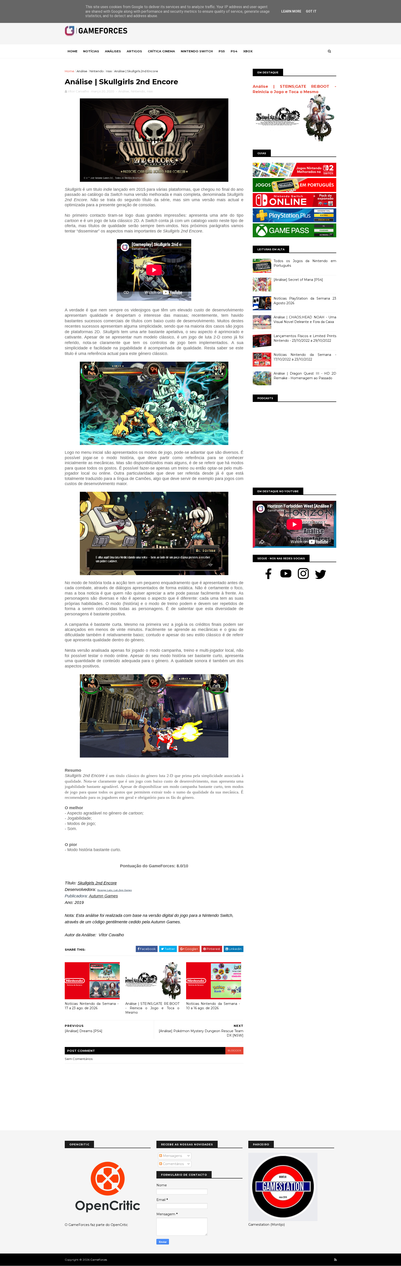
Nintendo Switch (197, 51)
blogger (234, 1050)
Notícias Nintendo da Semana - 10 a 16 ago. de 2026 (213, 1006)
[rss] (335, 1260)
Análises (113, 51)
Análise (82, 71)
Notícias (91, 51)
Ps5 (222, 51)
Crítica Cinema (161, 51)
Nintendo (97, 71)
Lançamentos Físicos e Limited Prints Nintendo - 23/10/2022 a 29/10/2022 (305, 338)
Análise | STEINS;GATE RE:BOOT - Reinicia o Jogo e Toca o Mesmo (152, 1008)
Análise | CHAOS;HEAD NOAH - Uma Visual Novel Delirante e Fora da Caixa (305, 319)
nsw (109, 71)
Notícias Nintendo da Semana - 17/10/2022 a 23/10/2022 (305, 357)
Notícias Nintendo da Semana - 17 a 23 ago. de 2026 (92, 1006)
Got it (311, 11)
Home (73, 51)
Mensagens (172, 1156)
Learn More (291, 11)
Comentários (173, 1164)
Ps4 (234, 51)
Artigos (134, 51)
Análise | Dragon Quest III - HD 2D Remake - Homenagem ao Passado (305, 375)
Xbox (247, 51)
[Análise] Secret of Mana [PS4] (298, 280)
